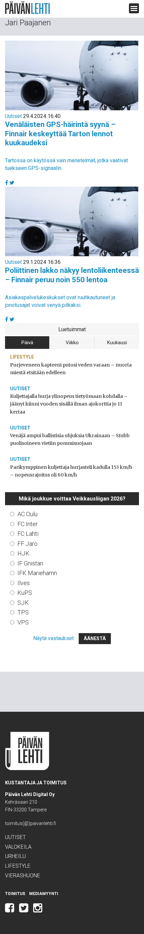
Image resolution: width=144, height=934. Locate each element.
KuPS (24, 592)
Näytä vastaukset (53, 638)
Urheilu (15, 856)
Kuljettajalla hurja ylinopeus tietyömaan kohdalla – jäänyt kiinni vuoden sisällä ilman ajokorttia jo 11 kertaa (69, 404)
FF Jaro (27, 543)
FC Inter (27, 523)
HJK (23, 553)
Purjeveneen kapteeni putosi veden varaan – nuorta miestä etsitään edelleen (71, 369)
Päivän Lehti (27, 7)
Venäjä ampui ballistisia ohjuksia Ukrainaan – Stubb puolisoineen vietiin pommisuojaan (70, 439)
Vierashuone (22, 875)
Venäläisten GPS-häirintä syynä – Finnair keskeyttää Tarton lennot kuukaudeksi (60, 133)
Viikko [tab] (72, 343)
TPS (23, 612)
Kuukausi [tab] (117, 343)
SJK (23, 602)
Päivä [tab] (27, 343)
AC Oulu (27, 513)
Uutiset (13, 116)
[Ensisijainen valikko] (134, 8)
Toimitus (15, 893)
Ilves (23, 582)
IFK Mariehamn (37, 572)
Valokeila (18, 847)
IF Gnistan (30, 563)
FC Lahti (28, 533)
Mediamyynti (43, 893)
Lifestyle (22, 357)
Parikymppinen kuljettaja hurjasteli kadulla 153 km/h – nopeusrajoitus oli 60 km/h (71, 471)
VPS (23, 622)
